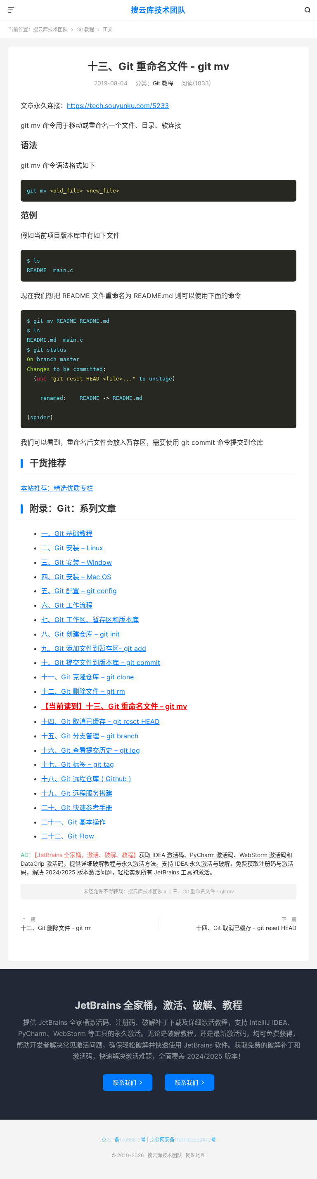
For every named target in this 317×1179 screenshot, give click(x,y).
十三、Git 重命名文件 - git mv (158, 66)
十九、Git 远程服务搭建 (76, 793)
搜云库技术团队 (158, 10)
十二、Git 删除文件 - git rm (56, 927)
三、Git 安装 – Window (76, 562)
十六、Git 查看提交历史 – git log (90, 750)
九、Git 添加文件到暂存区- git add (93, 648)
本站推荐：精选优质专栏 (57, 488)
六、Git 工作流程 (66, 605)
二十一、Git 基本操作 (73, 822)
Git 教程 (85, 29)
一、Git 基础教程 (66, 533)
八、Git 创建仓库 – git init (80, 634)
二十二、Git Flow (67, 836)
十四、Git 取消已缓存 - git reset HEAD (246, 927)
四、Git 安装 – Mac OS (76, 577)
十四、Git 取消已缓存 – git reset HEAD (100, 721)
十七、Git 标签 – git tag (77, 764)
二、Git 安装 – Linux (72, 548)
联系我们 (127, 1082)
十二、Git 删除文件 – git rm (83, 691)
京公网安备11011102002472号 (183, 1140)
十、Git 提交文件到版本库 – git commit (100, 662)
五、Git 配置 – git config (79, 591)
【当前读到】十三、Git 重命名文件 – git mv (114, 706)
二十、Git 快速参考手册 (76, 807)
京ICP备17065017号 (124, 1140)
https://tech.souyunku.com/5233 (118, 105)
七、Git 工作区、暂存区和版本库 (90, 619)
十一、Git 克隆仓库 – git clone (87, 677)
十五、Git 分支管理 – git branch (89, 736)
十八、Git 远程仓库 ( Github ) (86, 779)
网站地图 (196, 1155)
